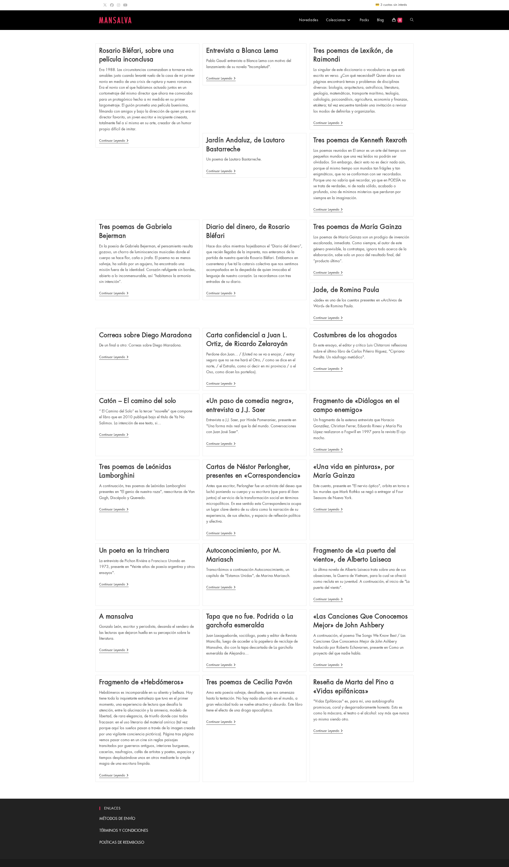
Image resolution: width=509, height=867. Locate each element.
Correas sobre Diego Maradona (145, 335)
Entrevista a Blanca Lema (242, 50)
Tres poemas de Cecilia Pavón (249, 682)
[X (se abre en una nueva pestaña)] (105, 5)
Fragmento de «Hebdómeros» (141, 682)
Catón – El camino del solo (137, 401)
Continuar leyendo (114, 141)
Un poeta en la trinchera (134, 550)
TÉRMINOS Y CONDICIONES (123, 830)
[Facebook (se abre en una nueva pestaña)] (111, 5)
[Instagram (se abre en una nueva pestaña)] (118, 5)
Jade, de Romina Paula (346, 290)
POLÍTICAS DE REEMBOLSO (121, 842)
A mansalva (116, 616)
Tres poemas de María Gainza (357, 227)
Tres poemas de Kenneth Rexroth (360, 140)
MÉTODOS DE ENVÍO (117, 818)
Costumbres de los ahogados (355, 335)
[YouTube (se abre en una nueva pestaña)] (125, 5)
